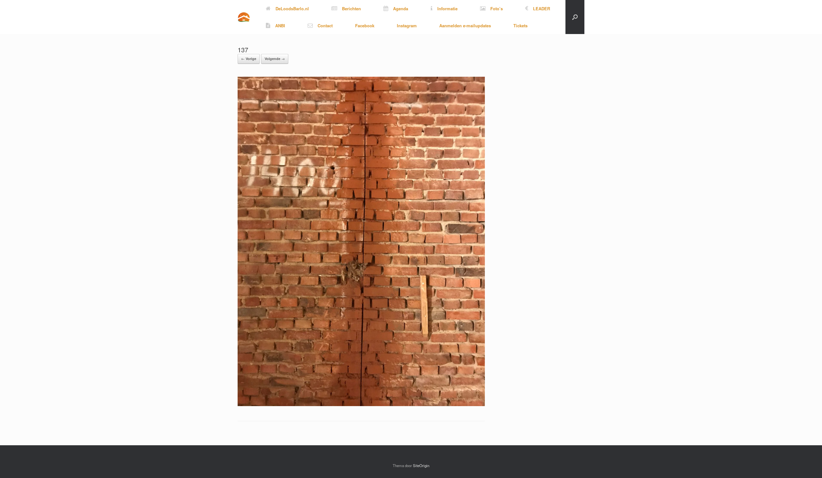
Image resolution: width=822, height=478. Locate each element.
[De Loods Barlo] (244, 17)
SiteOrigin (421, 465)
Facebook (364, 25)
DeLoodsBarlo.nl (292, 8)
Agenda (400, 8)
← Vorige (248, 58)
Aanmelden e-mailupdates (465, 25)
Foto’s (496, 8)
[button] (574, 17)
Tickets (520, 25)
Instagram (407, 25)
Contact (325, 25)
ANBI (280, 25)
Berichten (351, 8)
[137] (361, 404)
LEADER (541, 8)
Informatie (447, 8)
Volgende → (275, 58)
